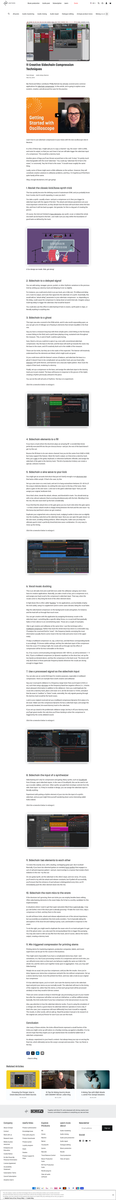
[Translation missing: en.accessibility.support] (102, 3)
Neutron (46, 75)
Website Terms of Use (10, 1198)
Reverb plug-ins (46, 1171)
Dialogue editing (68, 14)
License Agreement (10, 1163)
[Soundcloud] (90, 1141)
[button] (8, 14)
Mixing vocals (101, 14)
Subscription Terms (10, 1173)
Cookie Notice (8, 1154)
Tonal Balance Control (48, 1155)
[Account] (106, 3)
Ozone (43, 1134)
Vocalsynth (44, 1145)
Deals (24, 1149)
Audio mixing (42, 14)
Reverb (62, 1152)
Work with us (8, 1135)
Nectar (43, 1141)
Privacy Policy (20, 1198)
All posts (16, 14)
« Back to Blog (32, 1058)
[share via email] (42, 1053)
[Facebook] (80, 1141)
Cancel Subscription (10, 1176)
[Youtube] (86, 1141)
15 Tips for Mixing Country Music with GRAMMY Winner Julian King (58, 1093)
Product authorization (29, 1128)
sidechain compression (46, 86)
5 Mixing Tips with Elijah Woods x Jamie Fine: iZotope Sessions (93, 1093)
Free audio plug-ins (28, 1135)
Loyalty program (27, 1145)
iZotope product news (85, 14)
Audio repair (54, 14)
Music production (65, 1148)
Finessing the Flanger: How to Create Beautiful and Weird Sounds (23, 1093)
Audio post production (67, 1138)
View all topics (64, 1159)
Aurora (43, 1148)
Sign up (107, 1128)
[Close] (113, 1195)
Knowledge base (27, 1131)
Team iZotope (30, 75)
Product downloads (28, 1138)
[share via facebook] (28, 1053)
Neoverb (44, 1152)
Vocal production (65, 1155)
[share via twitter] (33, 1053)
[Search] (99, 3)
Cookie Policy (30, 1198)
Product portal (27, 1142)
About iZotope (8, 1128)
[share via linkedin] (37, 1053)
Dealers (24, 1152)
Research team (8, 1138)
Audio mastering (28, 14)
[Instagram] (83, 1141)
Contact (6, 1131)
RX (42, 1130)
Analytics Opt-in (9, 1180)
